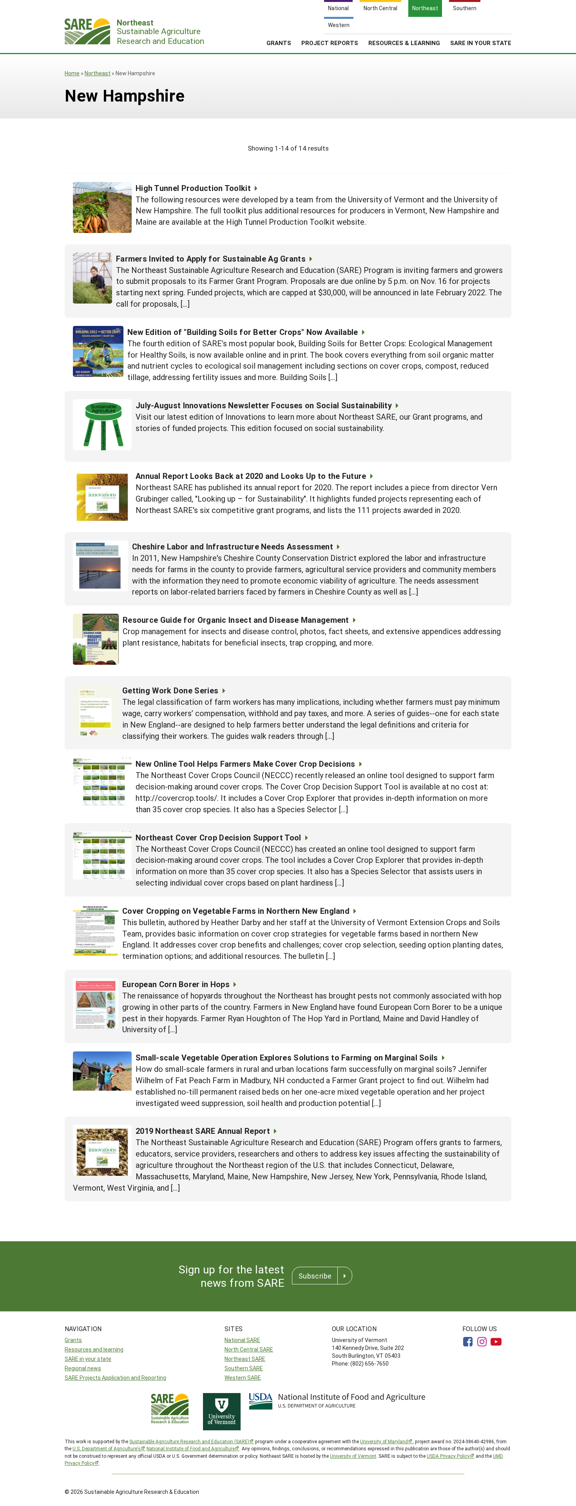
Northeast (97, 73)
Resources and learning (94, 1349)
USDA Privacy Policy (448, 1456)
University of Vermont (353, 1456)
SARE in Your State (480, 43)
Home (72, 73)
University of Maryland (384, 1441)
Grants (278, 43)
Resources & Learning (404, 43)
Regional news (83, 1368)
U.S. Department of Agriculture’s (106, 1448)
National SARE (242, 1340)
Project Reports (329, 43)
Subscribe (315, 1275)
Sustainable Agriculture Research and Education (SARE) (189, 1441)
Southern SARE (244, 1368)
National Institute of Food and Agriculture (191, 1448)
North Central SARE (249, 1349)
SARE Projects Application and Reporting (115, 1377)
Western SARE (243, 1377)
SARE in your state (88, 1358)
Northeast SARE (245, 1358)
